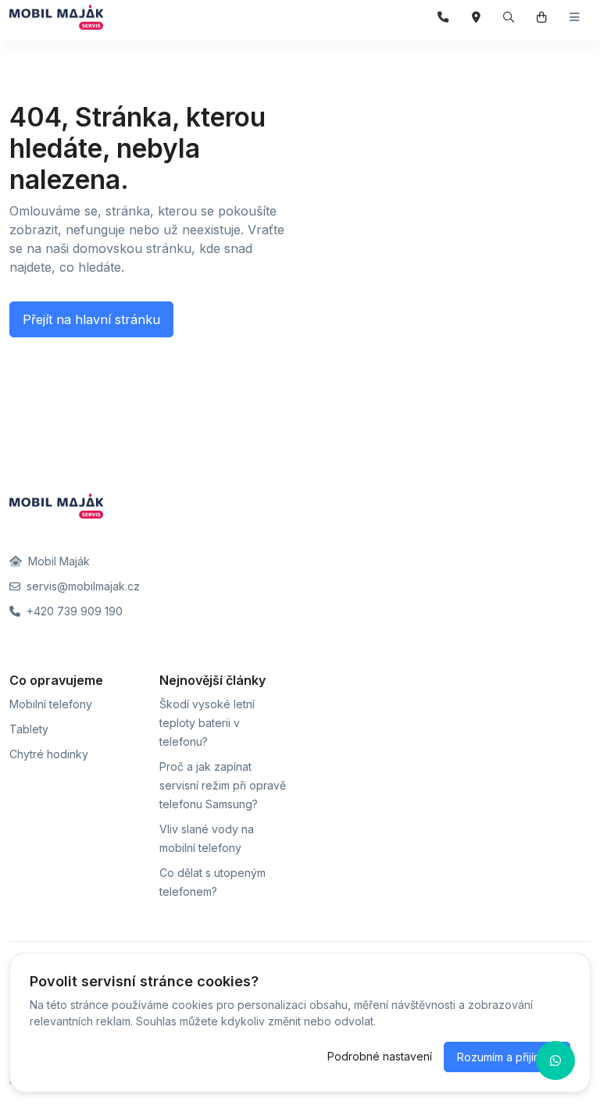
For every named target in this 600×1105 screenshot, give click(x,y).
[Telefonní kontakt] (443, 18)
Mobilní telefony (50, 704)
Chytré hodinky (48, 754)
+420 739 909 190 (73, 611)
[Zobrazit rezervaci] (542, 18)
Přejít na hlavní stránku (91, 319)
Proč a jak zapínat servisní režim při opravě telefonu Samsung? (222, 785)
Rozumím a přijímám (507, 1057)
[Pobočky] (476, 18)
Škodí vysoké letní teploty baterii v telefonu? (207, 722)
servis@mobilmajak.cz (81, 586)
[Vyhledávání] (509, 18)
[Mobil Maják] (56, 17)
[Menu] (575, 18)
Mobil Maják (57, 561)
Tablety (28, 729)
